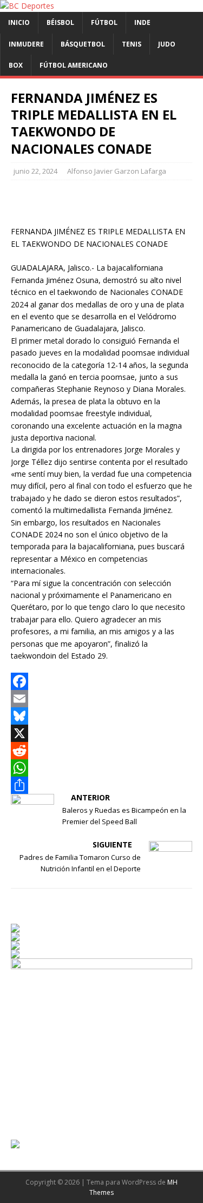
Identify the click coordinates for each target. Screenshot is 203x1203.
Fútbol (104, 22)
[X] (101, 733)
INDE (142, 22)
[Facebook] (101, 681)
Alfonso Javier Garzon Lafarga (116, 171)
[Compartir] (101, 785)
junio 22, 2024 (35, 171)
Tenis (131, 44)
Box (16, 65)
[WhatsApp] (101, 768)
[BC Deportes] (27, 6)
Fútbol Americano (74, 65)
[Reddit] (101, 750)
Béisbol (60, 22)
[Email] (101, 698)
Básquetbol (83, 44)
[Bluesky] (101, 716)
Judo (166, 44)
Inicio (19, 22)
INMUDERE (26, 44)
